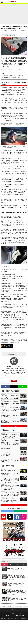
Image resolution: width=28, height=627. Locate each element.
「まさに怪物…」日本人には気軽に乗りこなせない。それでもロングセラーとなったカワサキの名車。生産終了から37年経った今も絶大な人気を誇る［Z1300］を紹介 (10, 442)
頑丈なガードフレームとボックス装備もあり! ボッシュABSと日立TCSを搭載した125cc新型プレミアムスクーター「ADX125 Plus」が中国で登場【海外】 (10, 487)
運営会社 (16, 615)
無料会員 (20, 511)
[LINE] (22, 386)
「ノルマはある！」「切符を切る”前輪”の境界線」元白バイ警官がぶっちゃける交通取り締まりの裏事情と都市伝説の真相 (10, 409)
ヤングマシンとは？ (6, 614)
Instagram (7, 377)
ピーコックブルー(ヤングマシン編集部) (17, 30)
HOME (4, 606)
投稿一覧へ (14, 380)
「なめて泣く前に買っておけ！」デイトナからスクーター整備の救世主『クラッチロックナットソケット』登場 (10, 454)
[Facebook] (5, 386)
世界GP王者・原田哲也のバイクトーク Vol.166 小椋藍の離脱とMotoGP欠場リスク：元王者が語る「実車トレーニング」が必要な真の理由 (10, 472)
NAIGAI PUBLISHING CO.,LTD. (13, 618)
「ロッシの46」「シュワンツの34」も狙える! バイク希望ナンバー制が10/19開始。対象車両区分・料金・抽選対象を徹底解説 (10, 397)
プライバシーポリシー (8, 615)
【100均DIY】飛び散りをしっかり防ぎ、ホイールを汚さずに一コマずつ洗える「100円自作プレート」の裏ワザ (10, 460)
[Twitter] (14, 386)
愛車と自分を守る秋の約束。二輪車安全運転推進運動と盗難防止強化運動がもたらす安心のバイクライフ (10, 415)
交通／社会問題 (12, 35)
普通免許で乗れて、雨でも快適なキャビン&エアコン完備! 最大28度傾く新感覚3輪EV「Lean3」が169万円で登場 (10, 436)
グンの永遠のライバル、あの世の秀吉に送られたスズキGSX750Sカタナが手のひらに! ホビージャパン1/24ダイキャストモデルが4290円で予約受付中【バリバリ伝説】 (10, 480)
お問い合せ (21, 615)
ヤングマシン (5, 35)
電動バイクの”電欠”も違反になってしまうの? (11, 77)
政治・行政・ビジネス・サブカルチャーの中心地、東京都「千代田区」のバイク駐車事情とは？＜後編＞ (10, 421)
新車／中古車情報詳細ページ (7, 448)
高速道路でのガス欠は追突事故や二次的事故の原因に (12, 75)
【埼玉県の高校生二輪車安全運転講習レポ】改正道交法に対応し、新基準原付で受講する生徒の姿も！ (10, 403)
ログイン (7, 511)
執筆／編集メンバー (22, 614)
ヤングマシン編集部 (11, 579)
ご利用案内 (14, 614)
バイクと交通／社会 (10, 606)
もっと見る (14, 426)
